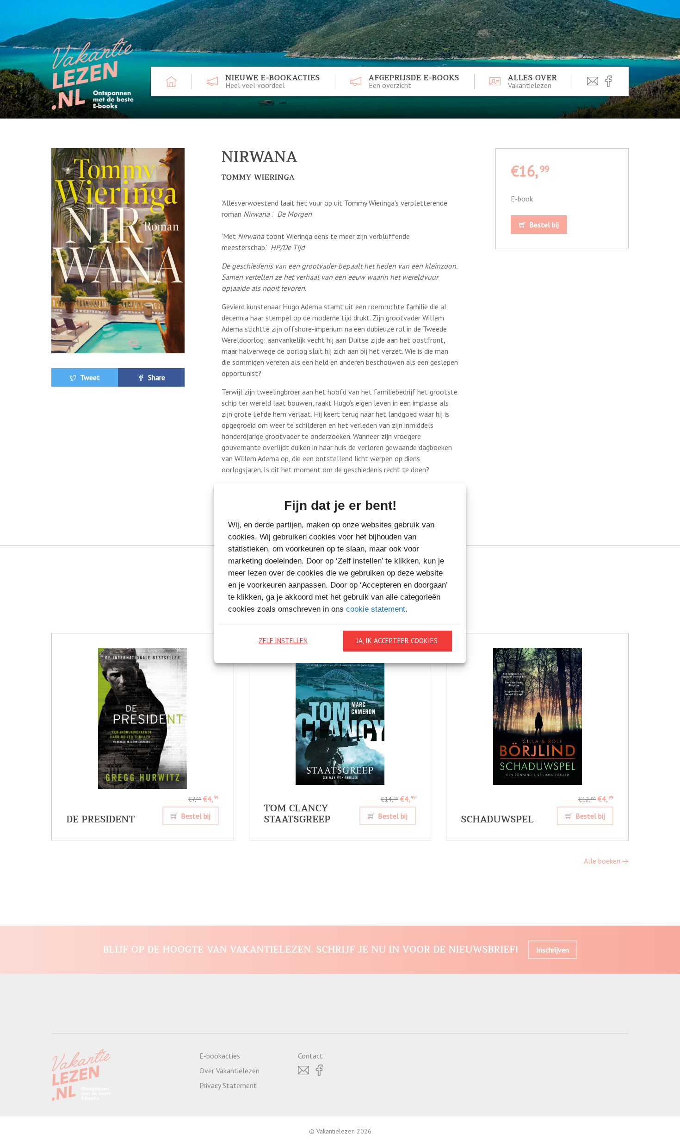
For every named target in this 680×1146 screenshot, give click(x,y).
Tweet (89, 377)
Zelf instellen (283, 640)
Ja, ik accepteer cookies (397, 640)
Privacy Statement (228, 1085)
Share (155, 377)
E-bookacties (219, 1055)
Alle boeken (603, 860)
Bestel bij (543, 224)
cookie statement (375, 609)
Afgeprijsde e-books (414, 81)
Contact (310, 1055)
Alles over (532, 81)
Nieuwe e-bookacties (272, 81)
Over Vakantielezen (229, 1070)
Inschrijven (552, 949)
